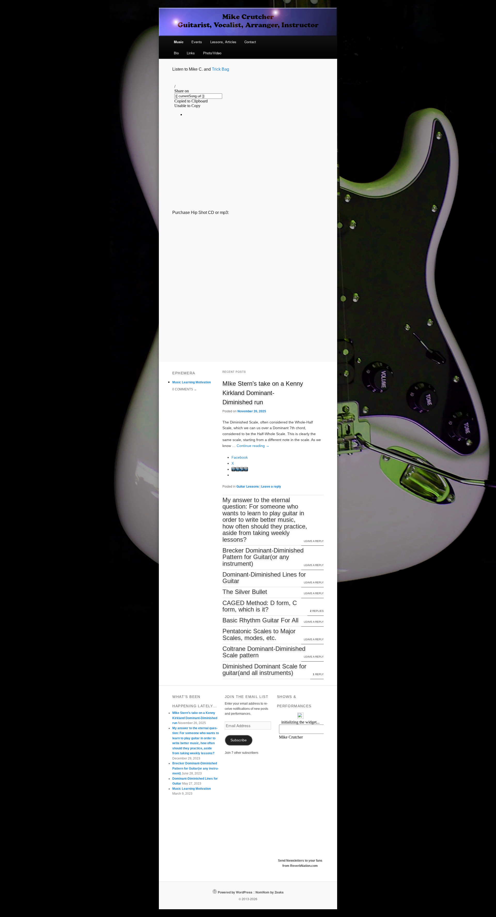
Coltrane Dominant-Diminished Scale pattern (263, 652)
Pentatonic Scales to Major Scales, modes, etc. (259, 634)
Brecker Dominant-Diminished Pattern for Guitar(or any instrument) (263, 557)
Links (191, 52)
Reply (318, 674)
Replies (317, 610)
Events (196, 41)
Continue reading (253, 446)
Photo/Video (212, 52)
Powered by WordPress (235, 892)
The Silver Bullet (244, 591)
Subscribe (238, 740)
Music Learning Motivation (191, 382)
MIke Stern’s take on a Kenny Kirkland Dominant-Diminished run (262, 393)
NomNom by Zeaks (269, 892)
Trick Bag (220, 69)
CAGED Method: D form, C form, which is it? (259, 606)
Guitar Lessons (247, 486)
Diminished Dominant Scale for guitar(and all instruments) (264, 669)
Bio (176, 52)
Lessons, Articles (223, 41)
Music (178, 41)
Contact (250, 41)
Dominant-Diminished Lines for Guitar (264, 578)
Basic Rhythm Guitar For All (260, 620)
